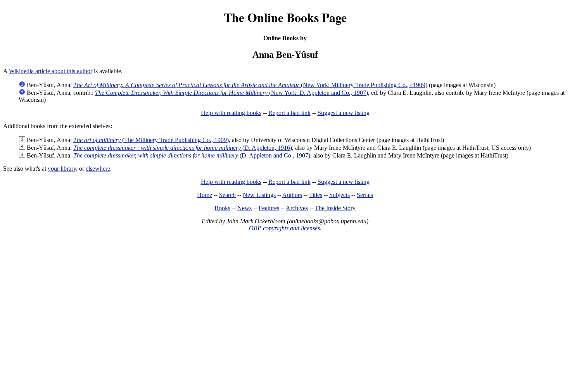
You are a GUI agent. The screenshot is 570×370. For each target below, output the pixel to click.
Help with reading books (231, 113)
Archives (297, 208)
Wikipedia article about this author (50, 71)
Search (227, 195)
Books (222, 208)
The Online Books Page (285, 17)
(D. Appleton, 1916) (182, 147)
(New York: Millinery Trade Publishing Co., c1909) (250, 85)
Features (269, 208)
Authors (292, 195)
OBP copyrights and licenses (284, 228)
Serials (365, 195)
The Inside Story (335, 208)
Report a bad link (289, 113)
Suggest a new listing (344, 113)
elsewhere (98, 168)
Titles (315, 195)
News (244, 208)
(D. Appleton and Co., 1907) (191, 155)
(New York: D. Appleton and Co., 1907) (231, 92)
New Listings (259, 195)
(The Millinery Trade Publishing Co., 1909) (151, 140)
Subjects (339, 195)
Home (204, 195)
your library (62, 168)
